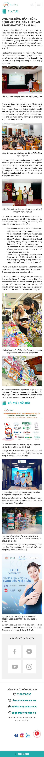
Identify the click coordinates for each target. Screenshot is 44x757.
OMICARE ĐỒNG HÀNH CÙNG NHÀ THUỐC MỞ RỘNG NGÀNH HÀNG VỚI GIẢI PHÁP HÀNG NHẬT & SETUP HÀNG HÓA (21, 538)
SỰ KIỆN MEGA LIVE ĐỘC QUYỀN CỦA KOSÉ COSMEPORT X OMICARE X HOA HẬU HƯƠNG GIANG (19, 619)
